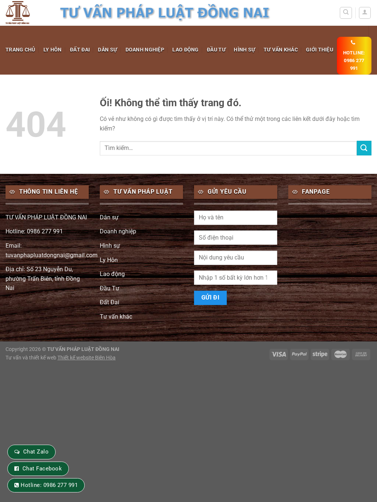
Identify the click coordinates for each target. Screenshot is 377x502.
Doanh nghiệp (145, 50)
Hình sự (244, 50)
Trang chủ (20, 50)
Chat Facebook (42, 468)
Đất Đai (80, 50)
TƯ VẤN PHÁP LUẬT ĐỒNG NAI (46, 217)
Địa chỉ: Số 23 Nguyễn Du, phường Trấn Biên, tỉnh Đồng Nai (43, 278)
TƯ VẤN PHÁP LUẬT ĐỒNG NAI (83, 349)
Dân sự (107, 50)
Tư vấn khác (281, 50)
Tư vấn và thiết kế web (31, 358)
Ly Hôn (52, 50)
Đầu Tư (216, 50)
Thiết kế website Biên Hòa (86, 358)
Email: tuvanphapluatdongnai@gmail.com (52, 250)
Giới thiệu (319, 50)
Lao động (185, 50)
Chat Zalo (36, 451)
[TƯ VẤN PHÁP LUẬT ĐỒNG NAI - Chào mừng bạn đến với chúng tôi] (26, 13)
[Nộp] (364, 148)
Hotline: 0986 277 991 (34, 231)
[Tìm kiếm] (346, 13)
